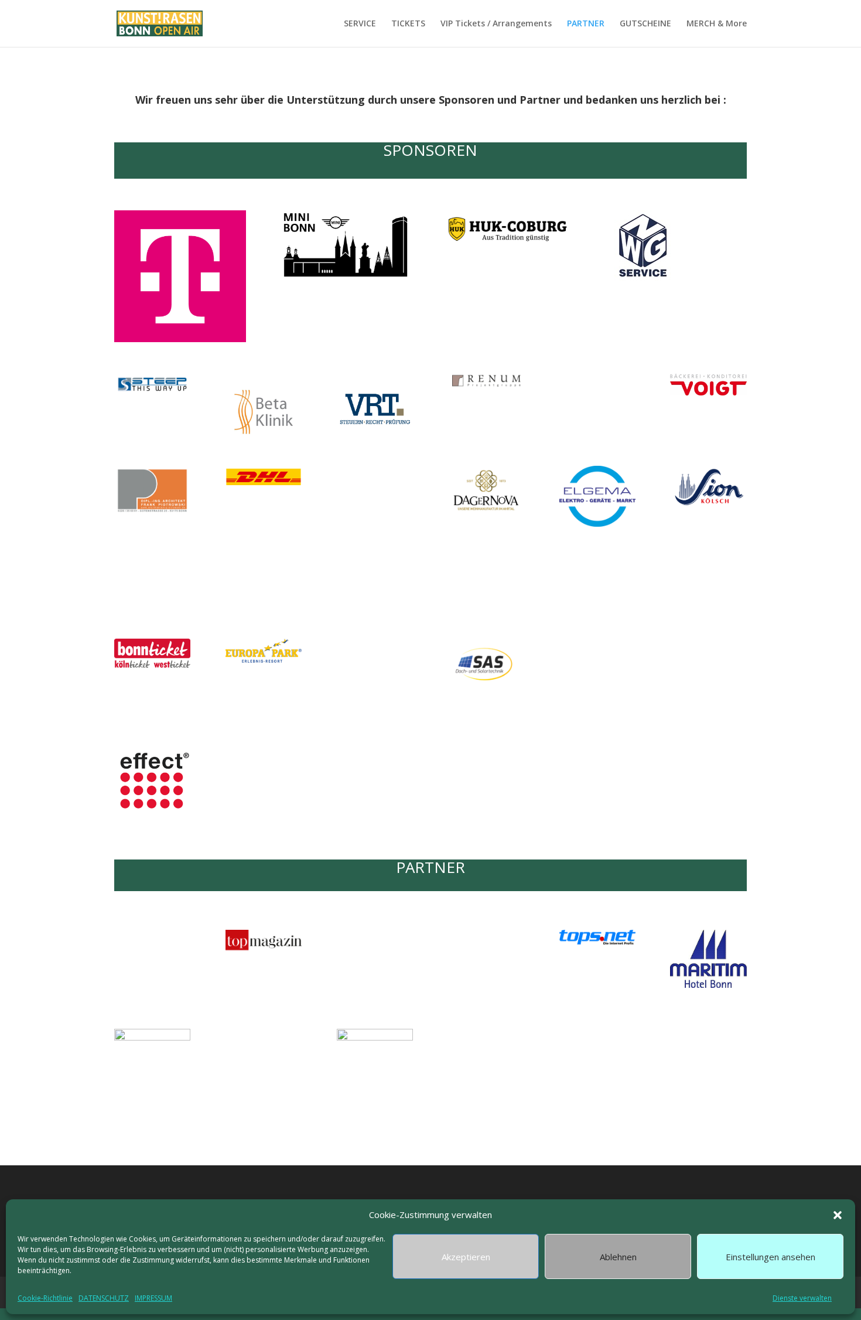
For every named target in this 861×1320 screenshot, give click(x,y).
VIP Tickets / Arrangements (496, 24)
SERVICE (360, 24)
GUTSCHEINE (645, 24)
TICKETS (408, 24)
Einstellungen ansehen (770, 1257)
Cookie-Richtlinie (45, 1298)
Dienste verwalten (802, 1298)
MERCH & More (716, 24)
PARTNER (585, 24)
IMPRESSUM (153, 1298)
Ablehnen (618, 1257)
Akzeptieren (466, 1257)
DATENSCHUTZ (103, 1298)
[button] (837, 1215)
